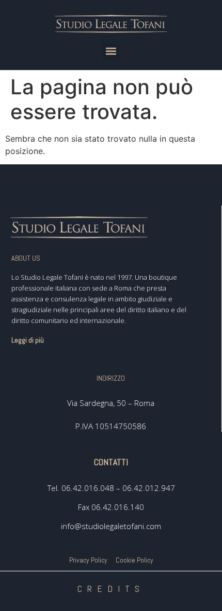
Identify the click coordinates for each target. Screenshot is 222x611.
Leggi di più (27, 340)
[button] (111, 51)
